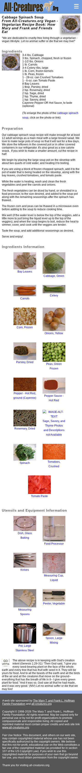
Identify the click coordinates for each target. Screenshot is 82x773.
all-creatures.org (41, 703)
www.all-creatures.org (15, 727)
